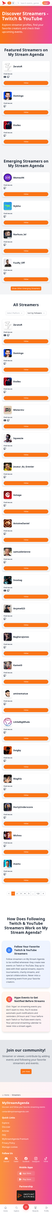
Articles (5, 1131)
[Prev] (9, 894)
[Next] (43, 894)
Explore (5, 1122)
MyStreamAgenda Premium (15, 1139)
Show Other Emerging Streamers (26, 288)
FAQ (4, 1135)
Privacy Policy (8, 1143)
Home (6, 1095)
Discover (6, 1127)
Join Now (26, 1071)
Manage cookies (10, 1147)
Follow (26, 83)
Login (46, 3)
